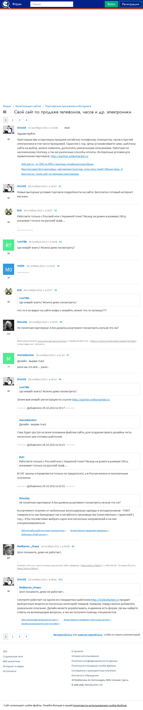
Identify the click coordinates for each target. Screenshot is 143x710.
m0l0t (20, 266)
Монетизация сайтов (28, 106)
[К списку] (10, 112)
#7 (68, 355)
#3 (60, 241)
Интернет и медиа (13, 666)
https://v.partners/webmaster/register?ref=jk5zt (113, 341)
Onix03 (21, 127)
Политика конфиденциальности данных (94, 661)
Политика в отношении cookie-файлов (94, 665)
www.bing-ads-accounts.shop (52, 341)
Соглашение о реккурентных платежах (94, 670)
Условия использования (85, 656)
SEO (5, 651)
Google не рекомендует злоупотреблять (41, 623)
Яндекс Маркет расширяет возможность (90, 530)
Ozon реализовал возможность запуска (40, 619)
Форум (7, 106)
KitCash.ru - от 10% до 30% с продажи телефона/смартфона (57, 164)
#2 (55, 210)
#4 (58, 266)
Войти (111, 4)
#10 (61, 579)
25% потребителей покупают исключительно (44, 530)
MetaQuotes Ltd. (94, 684)
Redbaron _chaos (28, 546)
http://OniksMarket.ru (105, 599)
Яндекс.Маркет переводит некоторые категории (88, 619)
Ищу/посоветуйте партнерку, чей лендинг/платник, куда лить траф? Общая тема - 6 (72, 169)
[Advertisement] (71, 18)
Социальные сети (13, 656)
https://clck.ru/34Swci (27, 568)
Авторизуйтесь (62, 634)
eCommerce (9, 671)
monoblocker (25, 355)
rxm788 (22, 241)
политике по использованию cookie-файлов (100, 705)
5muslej (22, 322)
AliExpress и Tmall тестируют (35, 534)
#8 (60, 379)
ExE (19, 210)
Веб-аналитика (11, 661)
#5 (55, 290)
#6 (61, 322)
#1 (60, 186)
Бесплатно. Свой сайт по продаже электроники (50, 174)
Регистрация (130, 4)
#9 (73, 546)
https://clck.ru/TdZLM (91, 565)
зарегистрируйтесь (90, 634)
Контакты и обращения (85, 675)
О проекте (77, 651)
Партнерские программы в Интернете (68, 106)
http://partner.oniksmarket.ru (69, 156)
